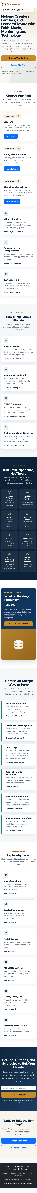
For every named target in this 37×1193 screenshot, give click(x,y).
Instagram (13, 1173)
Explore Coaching (13, 809)
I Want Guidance (12, 169)
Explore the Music (13, 716)
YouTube (18, 1176)
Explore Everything (11, 292)
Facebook (5, 1173)
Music (8, 1167)
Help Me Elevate (18, 1095)
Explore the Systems (14, 738)
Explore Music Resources (13, 359)
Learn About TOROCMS (18, 624)
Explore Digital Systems (13, 445)
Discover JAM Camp (14, 762)
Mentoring (19, 1167)
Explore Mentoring (11, 388)
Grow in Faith (11, 787)
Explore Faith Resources (13, 417)
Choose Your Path (17, 58)
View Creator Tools (13, 831)
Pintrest (29, 1173)
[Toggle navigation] (33, 4)
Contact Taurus (18, 1148)
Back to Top (28, 1179)
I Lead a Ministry (12, 201)
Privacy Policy (18, 1179)
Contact (24, 1169)
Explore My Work (18, 65)
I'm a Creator (11, 136)
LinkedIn (22, 1173)
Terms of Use (9, 1179)
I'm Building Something (12, 263)
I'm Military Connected (12, 232)
